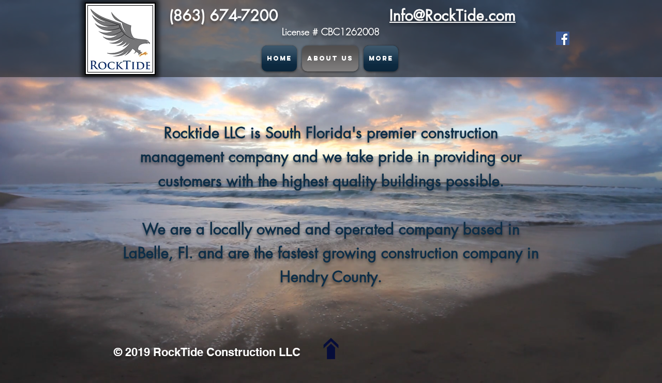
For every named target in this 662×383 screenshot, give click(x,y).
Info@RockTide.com (452, 15)
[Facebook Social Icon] (562, 38)
